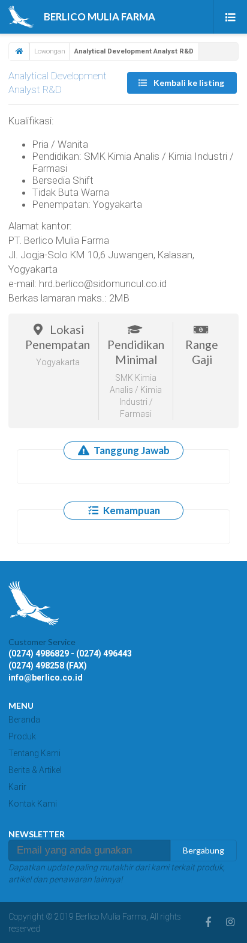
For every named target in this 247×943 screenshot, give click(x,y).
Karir (17, 787)
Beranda (24, 719)
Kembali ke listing (188, 82)
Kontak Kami (32, 803)
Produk (22, 736)
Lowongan (49, 51)
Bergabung (203, 850)
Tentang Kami (34, 753)
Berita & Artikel (35, 770)
